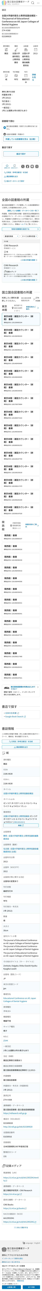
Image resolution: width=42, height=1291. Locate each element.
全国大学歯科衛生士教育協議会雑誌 (18, 793)
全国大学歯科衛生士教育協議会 (16, 816)
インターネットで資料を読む (12, 1258)
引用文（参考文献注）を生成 (17, 172)
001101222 (19, 822)
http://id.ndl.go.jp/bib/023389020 (17, 1126)
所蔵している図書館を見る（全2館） (21, 139)
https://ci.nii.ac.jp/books (13, 1208)
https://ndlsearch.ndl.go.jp (15, 1113)
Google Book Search (14, 716)
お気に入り (7, 168)
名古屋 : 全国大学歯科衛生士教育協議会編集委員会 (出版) (20, 850)
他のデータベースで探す (15, 181)
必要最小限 (11, 1287)
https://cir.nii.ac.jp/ (11, 1194)
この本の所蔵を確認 (28, 260)
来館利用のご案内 (31, 308)
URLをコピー (14, 168)
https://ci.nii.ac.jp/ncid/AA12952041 (18, 1221)
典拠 (19, 825)
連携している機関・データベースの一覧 (22, 210)
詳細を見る (34, 77)
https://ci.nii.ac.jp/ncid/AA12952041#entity (21, 1179)
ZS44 (5, 1040)
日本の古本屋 (11, 713)
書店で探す (21, 153)
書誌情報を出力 (12, 176)
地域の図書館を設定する (20, 229)
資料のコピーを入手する (11, 1262)
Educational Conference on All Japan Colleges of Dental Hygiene (19, 1000)
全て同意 (31, 1287)
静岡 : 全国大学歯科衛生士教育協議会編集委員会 (20, 837)
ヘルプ (22, 224)
